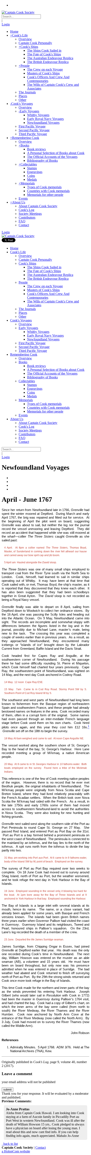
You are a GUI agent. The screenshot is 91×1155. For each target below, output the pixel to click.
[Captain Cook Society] (18, 12)
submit (7, 1089)
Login (6, 24)
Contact (40, 1147)
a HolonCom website (16, 1151)
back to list (10, 1144)
